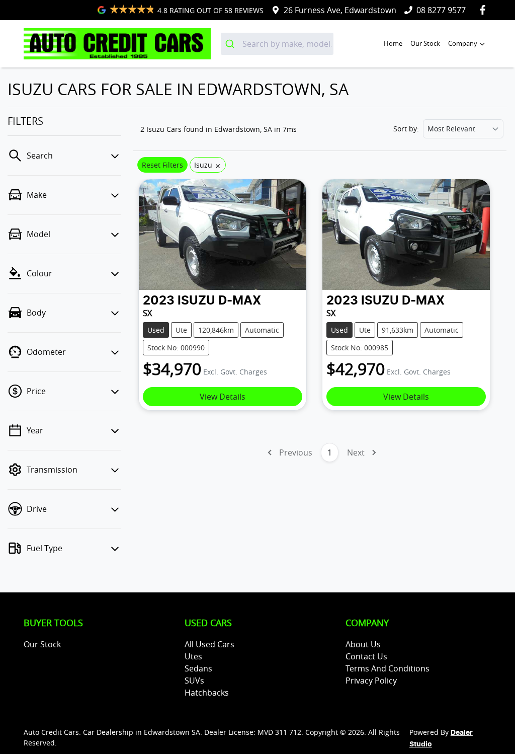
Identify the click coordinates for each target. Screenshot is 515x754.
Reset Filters (162, 165)
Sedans (198, 668)
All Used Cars (209, 644)
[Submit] (231, 44)
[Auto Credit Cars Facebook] (484, 10)
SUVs (194, 680)
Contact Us (366, 656)
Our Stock (425, 43)
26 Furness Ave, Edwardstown (340, 10)
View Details (222, 396)
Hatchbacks (207, 692)
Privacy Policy (371, 680)
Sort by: (406, 128)
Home (393, 43)
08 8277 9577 (441, 10)
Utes (193, 656)
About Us (363, 644)
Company (462, 43)
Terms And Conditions (388, 668)
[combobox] (277, 44)
